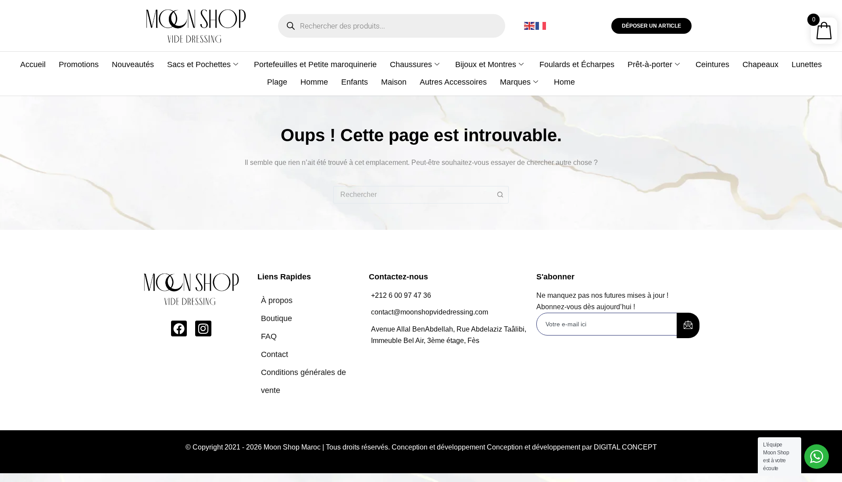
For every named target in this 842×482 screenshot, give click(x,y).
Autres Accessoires (453, 82)
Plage (277, 82)
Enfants (354, 82)
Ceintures (712, 64)
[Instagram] (203, 328)
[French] (541, 25)
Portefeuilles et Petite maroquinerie (315, 64)
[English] (529, 25)
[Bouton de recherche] (500, 194)
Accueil (33, 64)
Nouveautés (133, 64)
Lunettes (807, 64)
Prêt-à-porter (650, 64)
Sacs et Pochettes (199, 64)
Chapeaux (760, 64)
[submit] (688, 325)
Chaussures (411, 64)
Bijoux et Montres (485, 64)
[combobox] (413, 195)
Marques (515, 82)
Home (564, 82)
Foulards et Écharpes (576, 64)
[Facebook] (179, 328)
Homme (314, 82)
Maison (394, 82)
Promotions (79, 64)
